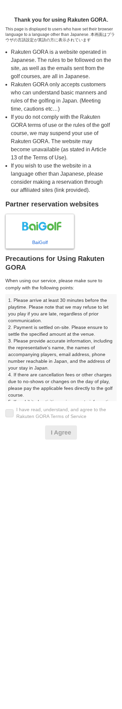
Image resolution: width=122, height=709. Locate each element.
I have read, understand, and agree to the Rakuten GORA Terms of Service (61, 413)
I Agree (61, 432)
